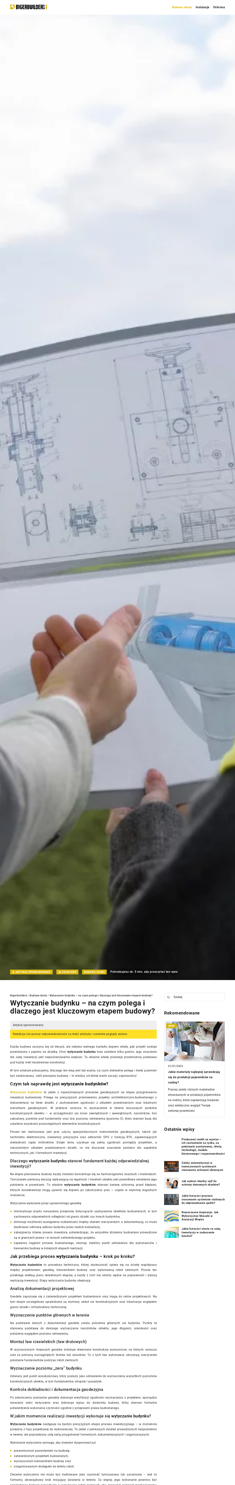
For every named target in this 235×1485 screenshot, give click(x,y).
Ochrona (219, 7)
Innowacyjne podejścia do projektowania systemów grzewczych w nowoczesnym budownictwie (194, 1077)
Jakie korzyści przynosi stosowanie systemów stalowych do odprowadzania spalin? (203, 1199)
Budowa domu (182, 7)
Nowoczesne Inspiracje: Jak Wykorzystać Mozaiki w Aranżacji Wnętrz (200, 1216)
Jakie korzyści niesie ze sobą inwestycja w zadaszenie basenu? (201, 1232)
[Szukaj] (168, 997)
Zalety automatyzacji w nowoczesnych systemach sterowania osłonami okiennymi (202, 1166)
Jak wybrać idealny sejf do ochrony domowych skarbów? (201, 1183)
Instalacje (202, 7)
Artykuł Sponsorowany (33, 972)
